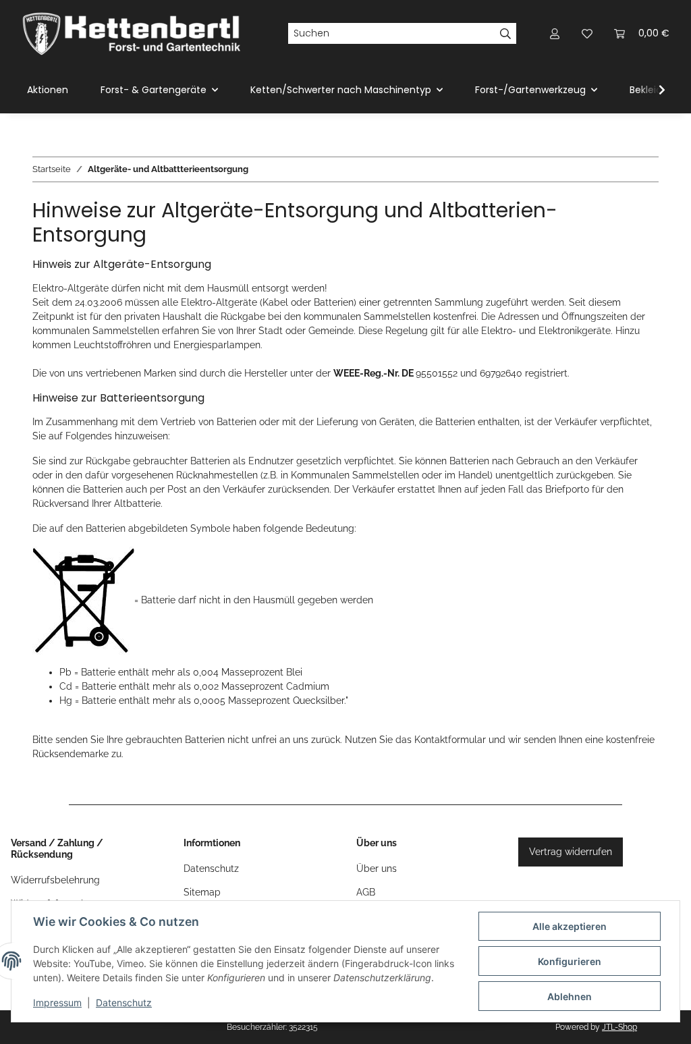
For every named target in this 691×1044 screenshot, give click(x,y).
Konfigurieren (569, 961)
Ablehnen (569, 996)
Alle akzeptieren (569, 926)
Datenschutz (124, 1002)
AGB (365, 892)
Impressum (57, 1002)
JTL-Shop (619, 1027)
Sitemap (202, 892)
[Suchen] (506, 33)
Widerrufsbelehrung (55, 880)
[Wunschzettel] (587, 33)
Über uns (376, 868)
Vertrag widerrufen (570, 851)
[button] (554, 33)
